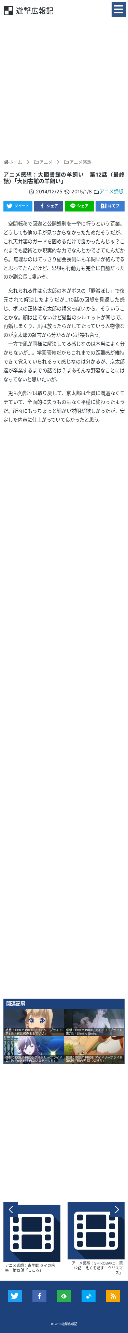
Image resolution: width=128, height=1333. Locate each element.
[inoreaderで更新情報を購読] (89, 1296)
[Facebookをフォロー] (39, 1296)
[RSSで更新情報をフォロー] (113, 1296)
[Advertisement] (64, 87)
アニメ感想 (111, 191)
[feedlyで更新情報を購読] (64, 1296)
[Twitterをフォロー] (15, 1296)
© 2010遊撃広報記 (64, 1324)
